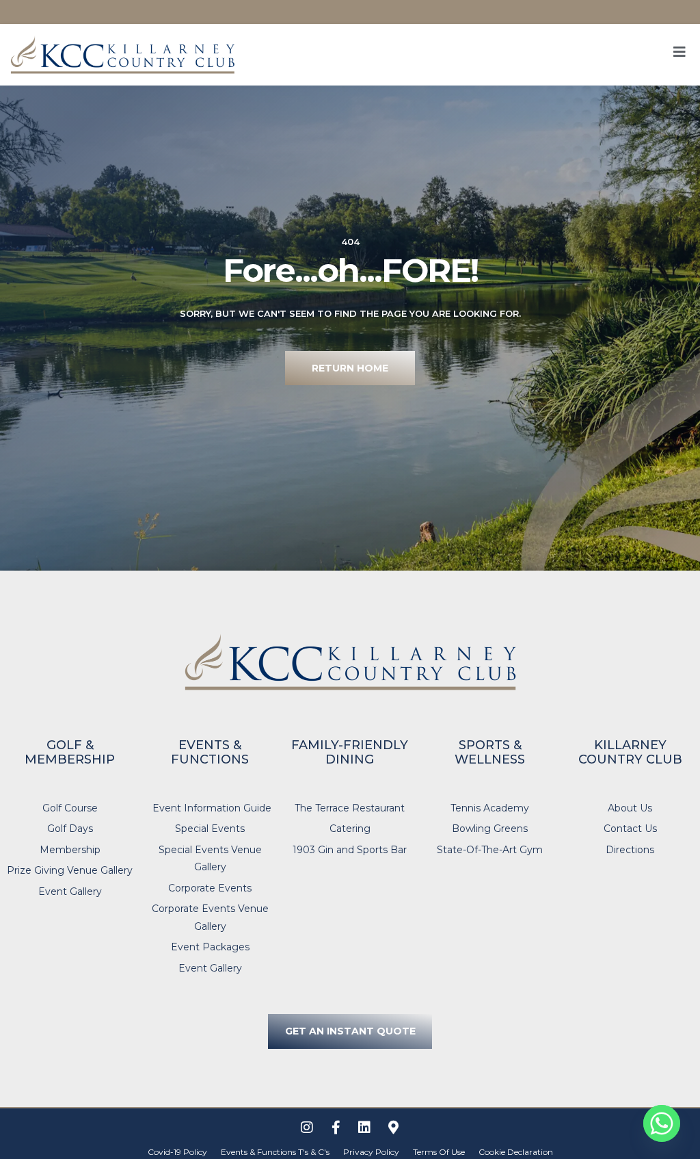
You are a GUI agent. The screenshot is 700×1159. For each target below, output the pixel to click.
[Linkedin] (364, 1127)
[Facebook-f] (335, 1127)
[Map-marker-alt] (393, 1127)
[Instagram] (307, 1127)
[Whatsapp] (661, 1123)
